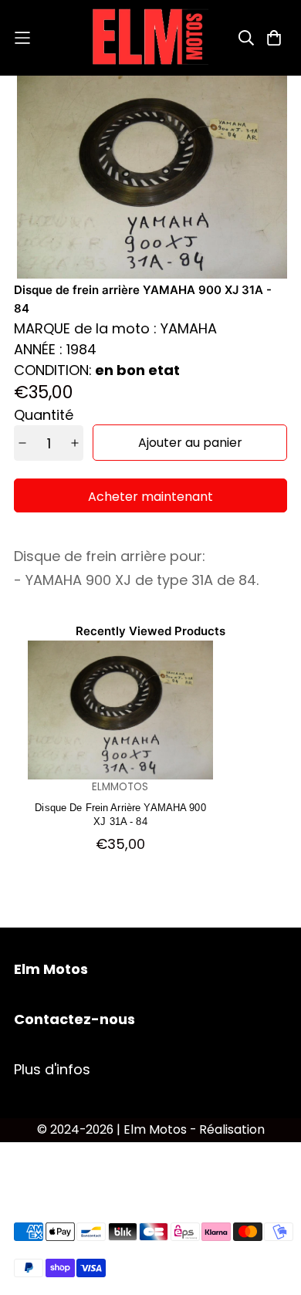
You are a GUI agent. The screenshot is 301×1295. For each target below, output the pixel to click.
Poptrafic (151, 1150)
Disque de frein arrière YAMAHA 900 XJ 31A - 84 (120, 814)
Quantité (43, 414)
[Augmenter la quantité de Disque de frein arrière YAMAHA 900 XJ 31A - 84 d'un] (75, 443)
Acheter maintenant (150, 496)
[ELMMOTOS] (150, 38)
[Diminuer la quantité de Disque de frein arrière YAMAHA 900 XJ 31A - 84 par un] (23, 443)
